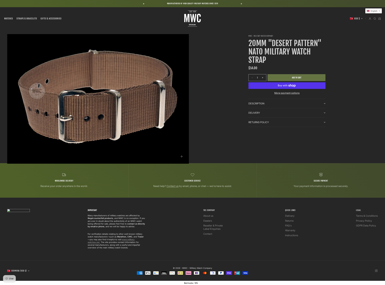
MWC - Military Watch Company (260, 36)
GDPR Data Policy (366, 225)
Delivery (289, 215)
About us (208, 215)
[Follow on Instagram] (376, 270)
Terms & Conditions (367, 215)
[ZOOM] (182, 156)
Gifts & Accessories (51, 18)
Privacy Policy (364, 220)
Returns (289, 220)
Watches (8, 18)
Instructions (291, 235)
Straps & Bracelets (27, 18)
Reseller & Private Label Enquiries (213, 227)
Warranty (290, 230)
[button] (373, 10)
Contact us (172, 186)
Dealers (207, 220)
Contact (207, 233)
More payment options (287, 92)
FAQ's (288, 225)
